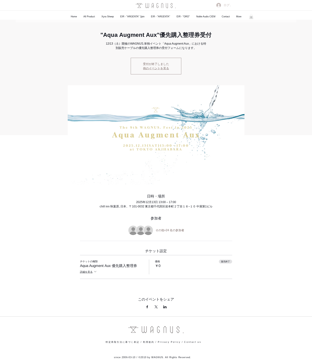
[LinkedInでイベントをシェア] (165, 306)
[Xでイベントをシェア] (156, 306)
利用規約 (148, 342)
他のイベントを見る (156, 68)
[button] (251, 16)
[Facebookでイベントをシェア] (147, 306)
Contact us (192, 342)
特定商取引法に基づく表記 (122, 342)
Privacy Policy (169, 342)
